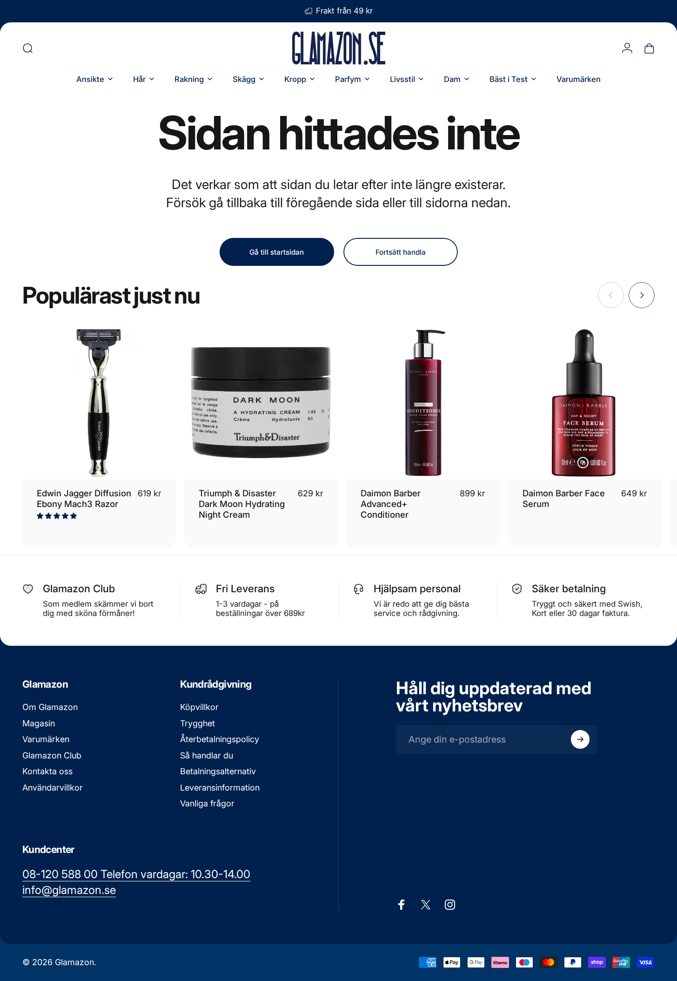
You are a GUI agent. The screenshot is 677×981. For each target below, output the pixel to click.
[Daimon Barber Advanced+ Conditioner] (423, 403)
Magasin (38, 723)
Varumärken (45, 739)
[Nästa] (642, 295)
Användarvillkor (52, 787)
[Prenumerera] (580, 739)
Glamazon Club (51, 755)
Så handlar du (206, 755)
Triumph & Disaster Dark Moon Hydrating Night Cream (242, 504)
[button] (58, 516)
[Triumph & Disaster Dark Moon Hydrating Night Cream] (261, 403)
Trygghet (197, 723)
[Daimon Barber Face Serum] (585, 403)
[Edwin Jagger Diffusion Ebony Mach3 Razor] (99, 403)
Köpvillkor (199, 707)
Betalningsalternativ (218, 771)
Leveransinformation (220, 787)
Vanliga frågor (207, 803)
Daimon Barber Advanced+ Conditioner (391, 504)
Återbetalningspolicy (219, 739)
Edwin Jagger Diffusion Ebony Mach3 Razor (84, 498)
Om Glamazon (50, 707)
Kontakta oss (47, 771)
